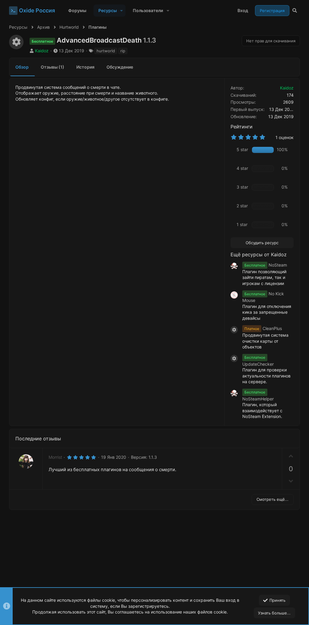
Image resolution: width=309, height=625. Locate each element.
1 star (242, 224)
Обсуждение (120, 67)
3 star (242, 186)
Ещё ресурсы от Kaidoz (259, 254)
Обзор (22, 67)
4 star (242, 168)
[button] (121, 11)
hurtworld (106, 50)
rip (122, 50)
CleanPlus (263, 328)
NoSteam (265, 264)
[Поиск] (294, 10)
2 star (242, 205)
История (85, 67)
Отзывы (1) (52, 67)
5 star (242, 149)
